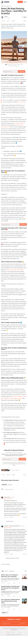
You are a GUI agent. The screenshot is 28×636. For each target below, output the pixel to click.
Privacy (20, 628)
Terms (24, 628)
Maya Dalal (6, 497)
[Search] (25, 571)
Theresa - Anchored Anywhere (11, 526)
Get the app (19, 632)
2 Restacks (17, 470)
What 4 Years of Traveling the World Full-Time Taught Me (9, 575)
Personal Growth (6, 6)
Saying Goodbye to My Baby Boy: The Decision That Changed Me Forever (10, 588)
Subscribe (20, 2)
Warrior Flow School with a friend (14, 270)
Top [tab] (2, 571)
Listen (25, 17)
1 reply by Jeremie (9, 521)
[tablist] (7, 484)
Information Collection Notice (15, 463)
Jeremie (6, 16)
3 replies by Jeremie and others (12, 558)
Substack (8, 634)
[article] (14, 579)
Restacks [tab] (10, 484)
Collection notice (14, 629)
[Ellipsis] (26, 497)
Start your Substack (11, 632)
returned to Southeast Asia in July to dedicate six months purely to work (14, 397)
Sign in (25, 2)
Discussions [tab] (11, 571)
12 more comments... (5, 564)
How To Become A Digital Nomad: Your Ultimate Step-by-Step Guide (10, 601)
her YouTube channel (19, 123)
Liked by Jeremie (8, 498)
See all (4, 612)
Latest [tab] (6, 571)
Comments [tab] (4, 484)
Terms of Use (20, 462)
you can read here (21, 102)
